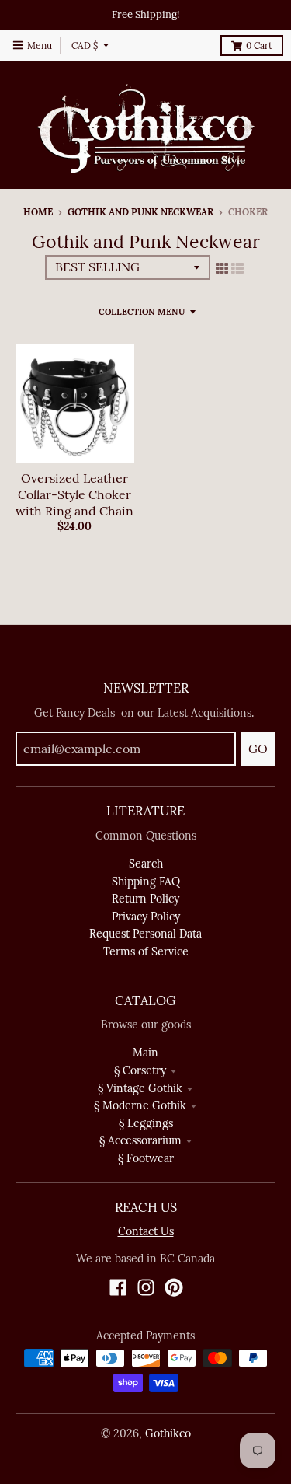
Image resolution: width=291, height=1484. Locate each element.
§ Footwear (146, 1158)
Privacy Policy (146, 917)
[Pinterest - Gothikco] (174, 1287)
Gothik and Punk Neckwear (140, 212)
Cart (259, 45)
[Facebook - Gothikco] (118, 1287)
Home (38, 212)
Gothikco (168, 1433)
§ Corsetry (140, 1070)
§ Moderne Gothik (140, 1105)
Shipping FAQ (146, 882)
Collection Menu (142, 311)
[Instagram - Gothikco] (146, 1287)
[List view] (237, 268)
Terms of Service (146, 951)
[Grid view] (222, 268)
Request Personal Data (145, 934)
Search (146, 864)
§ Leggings (146, 1123)
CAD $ (84, 45)
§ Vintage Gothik (140, 1088)
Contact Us (146, 1231)
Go (258, 748)
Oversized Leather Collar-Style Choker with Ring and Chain (74, 494)
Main (145, 1053)
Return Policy (145, 899)
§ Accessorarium (140, 1140)
